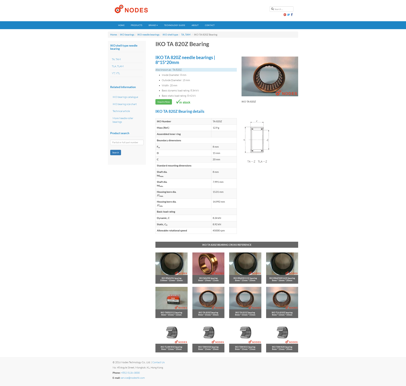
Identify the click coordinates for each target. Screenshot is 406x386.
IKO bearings (127, 34)
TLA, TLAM (118, 66)
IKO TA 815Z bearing (245, 312)
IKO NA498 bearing (208, 278)
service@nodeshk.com (133, 377)
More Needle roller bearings (123, 120)
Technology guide (174, 25)
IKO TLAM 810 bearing (171, 347)
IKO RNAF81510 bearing (245, 278)
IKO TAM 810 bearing (208, 347)
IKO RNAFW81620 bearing (282, 278)
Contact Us (158, 362)
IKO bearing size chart (125, 104)
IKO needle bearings (148, 34)
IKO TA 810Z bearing (208, 312)
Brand (152, 25)
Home (121, 25)
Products (136, 25)
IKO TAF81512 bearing (171, 312)
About (195, 25)
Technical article (121, 111)
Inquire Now (163, 101)
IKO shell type (170, 34)
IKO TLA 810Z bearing (282, 312)
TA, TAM (185, 34)
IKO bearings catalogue (125, 97)
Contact (210, 25)
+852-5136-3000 (130, 372)
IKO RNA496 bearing (171, 278)
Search (115, 152)
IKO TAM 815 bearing (245, 347)
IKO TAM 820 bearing (282, 347)
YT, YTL (116, 73)
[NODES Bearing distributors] (131, 9)
